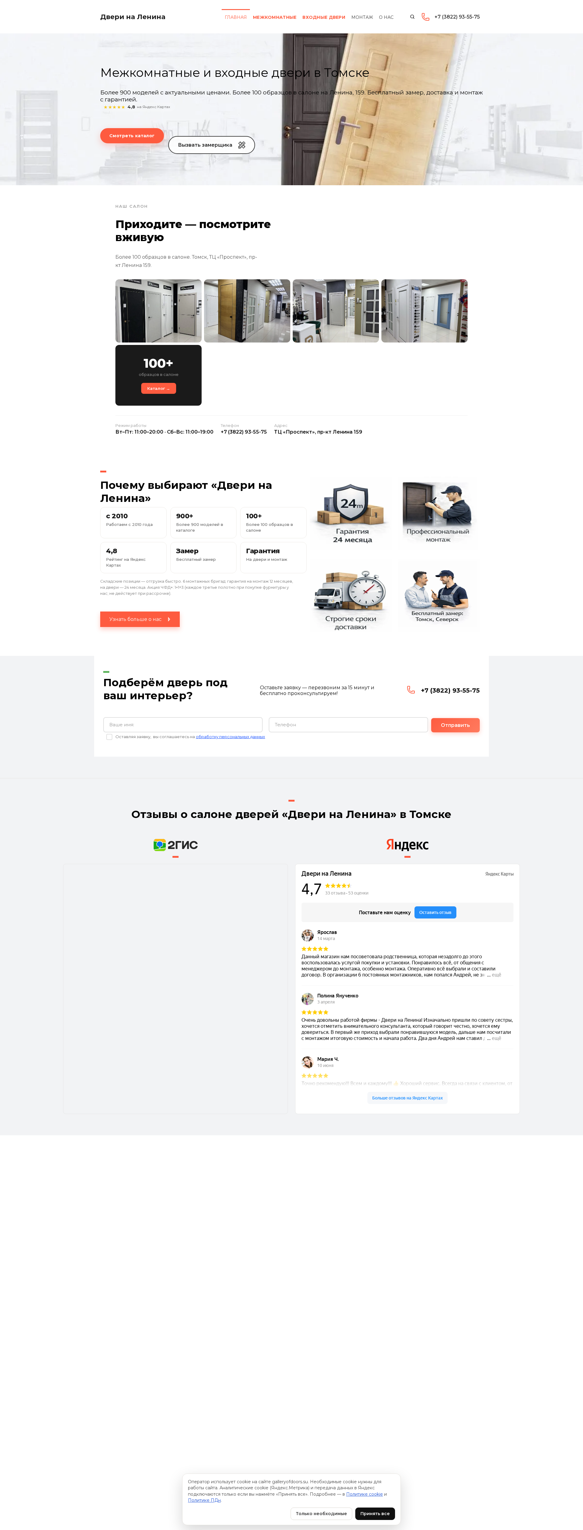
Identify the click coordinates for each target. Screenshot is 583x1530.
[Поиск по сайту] (412, 16)
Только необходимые (321, 1513)
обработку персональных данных (230, 736)
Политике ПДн (204, 1500)
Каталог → (158, 388)
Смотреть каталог (132, 135)
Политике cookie (364, 1494)
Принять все (375, 1513)
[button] (211, 145)
